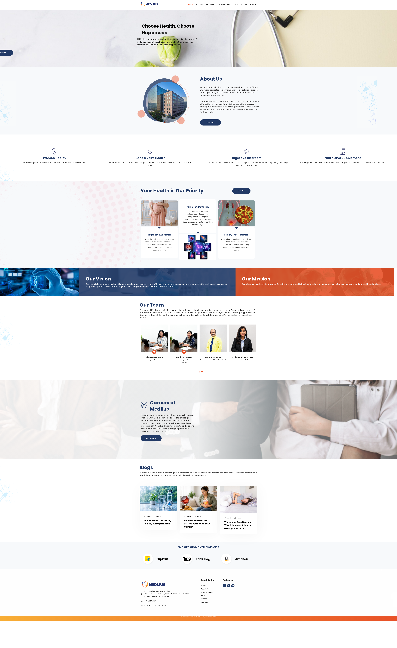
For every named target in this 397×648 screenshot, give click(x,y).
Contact (253, 4)
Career (244, 4)
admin (148, 516)
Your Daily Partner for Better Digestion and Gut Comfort (197, 523)
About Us (199, 4)
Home (190, 4)
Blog (236, 4)
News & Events (225, 4)
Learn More (210, 122)
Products (210, 4)
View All (241, 191)
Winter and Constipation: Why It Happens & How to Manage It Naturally (237, 525)
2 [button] (202, 371)
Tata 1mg (203, 559)
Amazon (241, 559)
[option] (154, 345)
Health (158, 516)
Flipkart (162, 559)
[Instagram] (232, 585)
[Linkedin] (228, 585)
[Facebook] (224, 585)
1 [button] (199, 371)
